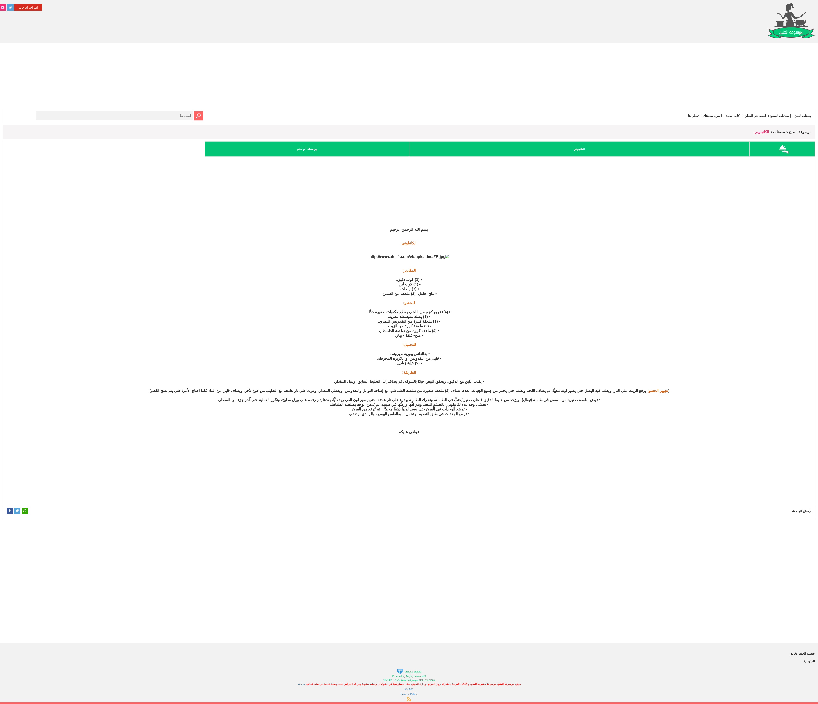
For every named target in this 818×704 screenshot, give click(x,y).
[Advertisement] (409, 77)
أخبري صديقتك (712, 115)
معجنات (779, 132)
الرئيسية (809, 661)
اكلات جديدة (733, 115)
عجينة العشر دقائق (802, 653)
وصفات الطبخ (803, 115)
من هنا (301, 683)
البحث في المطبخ (755, 115)
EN (3, 7)
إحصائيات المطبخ (780, 115)
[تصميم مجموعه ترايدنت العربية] (409, 671)
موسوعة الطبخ (800, 132)
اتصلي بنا (694, 115)
